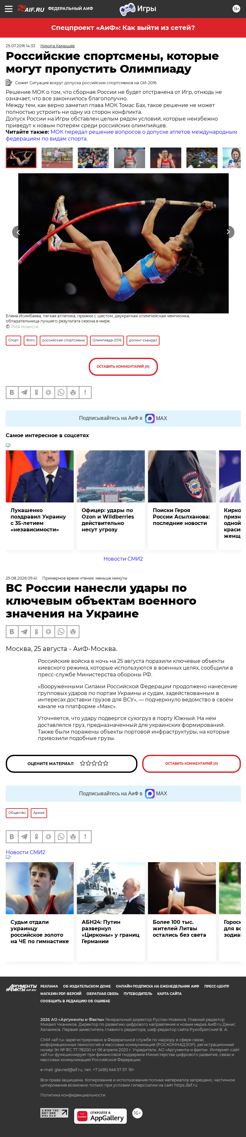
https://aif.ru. (186, 1085)
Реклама (49, 986)
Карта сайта (169, 994)
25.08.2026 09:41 (21, 578)
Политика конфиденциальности (72, 1095)
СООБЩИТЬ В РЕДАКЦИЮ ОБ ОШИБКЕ (75, 1001)
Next (228, 232)
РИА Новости (24, 326)
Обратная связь (102, 994)
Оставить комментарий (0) (123, 367)
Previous (18, 232)
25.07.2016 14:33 (20, 45)
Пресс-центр (216, 986)
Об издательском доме (87, 986)
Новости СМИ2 (123, 559)
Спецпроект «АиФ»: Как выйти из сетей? (123, 28)
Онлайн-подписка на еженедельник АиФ (157, 986)
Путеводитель (138, 994)
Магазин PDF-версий (60, 994)
